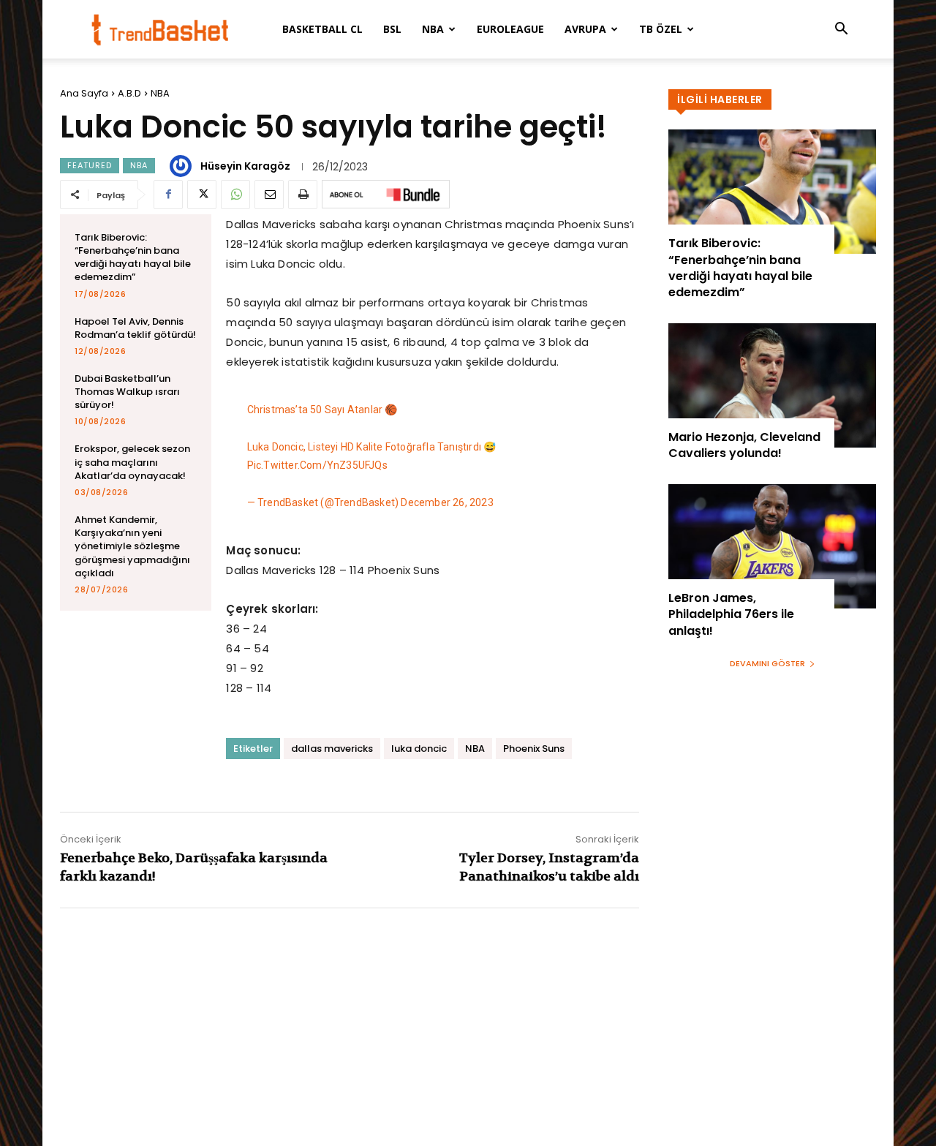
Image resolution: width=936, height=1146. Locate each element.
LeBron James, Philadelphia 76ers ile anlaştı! (731, 614)
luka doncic (419, 748)
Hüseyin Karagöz (245, 166)
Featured (89, 165)
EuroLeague (510, 29)
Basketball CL (322, 29)
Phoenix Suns (534, 748)
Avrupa (585, 29)
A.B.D (129, 93)
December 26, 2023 (447, 502)
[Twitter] (201, 194)
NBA (433, 29)
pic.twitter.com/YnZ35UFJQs (317, 465)
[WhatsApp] (235, 194)
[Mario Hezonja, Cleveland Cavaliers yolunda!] (772, 385)
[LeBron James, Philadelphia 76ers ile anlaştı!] (772, 546)
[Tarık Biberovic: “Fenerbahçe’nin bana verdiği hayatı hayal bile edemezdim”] (772, 191)
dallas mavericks (332, 748)
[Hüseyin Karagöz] (183, 166)
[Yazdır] (302, 194)
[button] (840, 30)
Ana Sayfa (84, 93)
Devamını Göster (767, 663)
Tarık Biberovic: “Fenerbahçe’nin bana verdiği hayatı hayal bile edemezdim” (133, 257)
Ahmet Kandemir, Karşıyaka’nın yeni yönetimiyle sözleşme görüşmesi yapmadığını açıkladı (132, 546)
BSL (392, 29)
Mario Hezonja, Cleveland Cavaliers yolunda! (744, 445)
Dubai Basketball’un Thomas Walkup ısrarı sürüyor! (127, 392)
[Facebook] (168, 194)
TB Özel (660, 29)
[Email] (269, 194)
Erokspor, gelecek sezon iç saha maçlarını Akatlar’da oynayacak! (132, 462)
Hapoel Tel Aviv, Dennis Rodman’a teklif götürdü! (135, 328)
